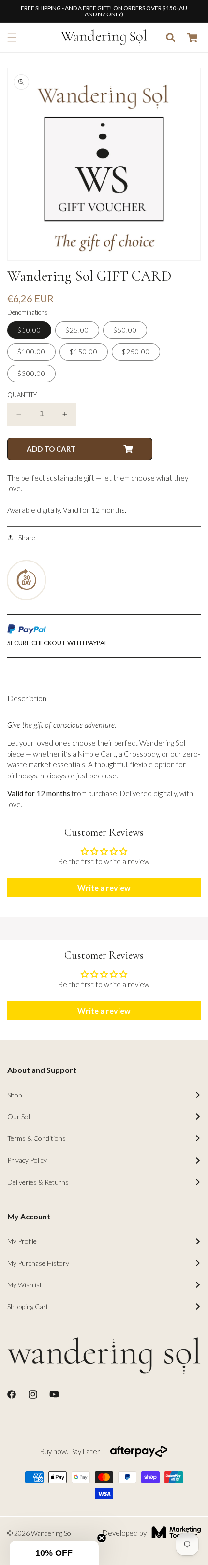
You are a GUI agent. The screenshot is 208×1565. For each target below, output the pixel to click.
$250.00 (136, 352)
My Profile (22, 1241)
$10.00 (29, 330)
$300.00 (31, 373)
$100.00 (31, 352)
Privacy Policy (27, 1160)
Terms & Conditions (36, 1138)
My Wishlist (24, 1285)
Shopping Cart (27, 1306)
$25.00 (77, 330)
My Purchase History (38, 1263)
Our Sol (18, 1116)
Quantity (22, 395)
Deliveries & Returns (38, 1182)
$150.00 (84, 352)
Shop (14, 1095)
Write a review (104, 887)
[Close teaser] (101, 1538)
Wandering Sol (52, 1533)
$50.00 (125, 330)
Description (26, 698)
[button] (12, 37)
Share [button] (26, 538)
